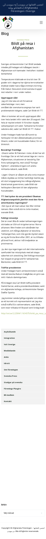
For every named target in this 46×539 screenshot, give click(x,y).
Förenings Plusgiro (12, 388)
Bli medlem (9, 395)
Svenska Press (23, 40)
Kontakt (8, 401)
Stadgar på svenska (13, 382)
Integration (9, 338)
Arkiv (6, 357)
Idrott (7, 363)
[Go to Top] (41, 533)
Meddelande (9, 350)
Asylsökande (10, 331)
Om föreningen (11, 369)
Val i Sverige (9, 344)
